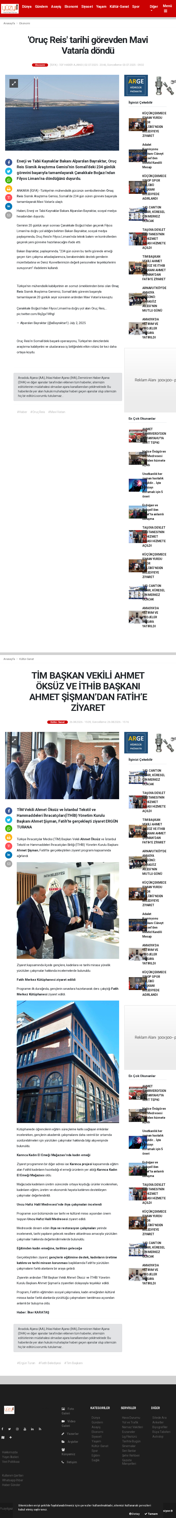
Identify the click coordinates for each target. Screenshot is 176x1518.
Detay (136, 1513)
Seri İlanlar (129, 1450)
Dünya (27, 7)
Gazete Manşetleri (129, 1461)
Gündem (41, 7)
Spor (136, 7)
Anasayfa (9, 23)
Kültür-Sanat (119, 7)
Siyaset (87, 7)
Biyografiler (160, 1427)
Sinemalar (129, 1446)
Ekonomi (71, 7)
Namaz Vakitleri (132, 1427)
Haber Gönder (11, 1485)
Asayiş (56, 7)
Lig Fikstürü (129, 1436)
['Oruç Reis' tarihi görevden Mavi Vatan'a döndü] (62, 112)
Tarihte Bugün (131, 1441)
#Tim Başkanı (73, 1363)
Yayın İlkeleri (10, 1457)
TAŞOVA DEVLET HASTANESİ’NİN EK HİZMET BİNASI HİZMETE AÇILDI (153, 238)
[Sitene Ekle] (12, 1437)
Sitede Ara (159, 1417)
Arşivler (72, 1441)
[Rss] (42, 1429)
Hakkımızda (10, 1452)
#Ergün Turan (26, 1363)
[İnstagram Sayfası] (19, 1429)
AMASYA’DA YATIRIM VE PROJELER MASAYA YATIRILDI (150, 328)
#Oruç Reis (37, 412)
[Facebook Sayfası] (4, 1429)
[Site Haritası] (5, 1437)
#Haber (22, 412)
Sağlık (96, 1460)
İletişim (71, 1462)
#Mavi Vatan (56, 412)
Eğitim (96, 1455)
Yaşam (101, 7)
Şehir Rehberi (131, 1455)
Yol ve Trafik (130, 1422)
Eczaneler (128, 1432)
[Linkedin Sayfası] (34, 1429)
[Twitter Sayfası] (11, 1429)
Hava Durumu (131, 1417)
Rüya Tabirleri (161, 1432)
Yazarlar (72, 1433)
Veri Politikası (11, 1461)
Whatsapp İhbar (12, 1480)
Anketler (158, 1422)
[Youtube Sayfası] (27, 1429)
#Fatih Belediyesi (49, 1363)
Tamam (152, 1513)
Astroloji (157, 1436)
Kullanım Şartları (12, 1475)
